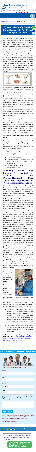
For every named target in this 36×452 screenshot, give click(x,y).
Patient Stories (14, 437)
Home (3, 21)
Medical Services (19, 435)
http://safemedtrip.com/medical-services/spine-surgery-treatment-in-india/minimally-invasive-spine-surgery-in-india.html (18, 338)
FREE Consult (8, 439)
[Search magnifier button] (33, 10)
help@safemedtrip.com (10, 420)
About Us (10, 435)
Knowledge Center (11, 21)
